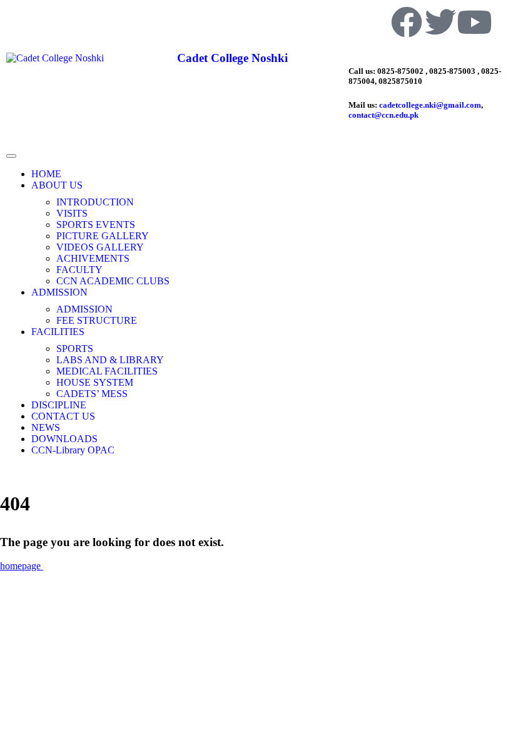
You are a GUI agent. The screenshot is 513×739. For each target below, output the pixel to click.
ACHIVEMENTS (93, 258)
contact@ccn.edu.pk (383, 115)
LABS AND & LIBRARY (110, 359)
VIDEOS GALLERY (100, 247)
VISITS (72, 213)
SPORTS (74, 348)
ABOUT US (57, 185)
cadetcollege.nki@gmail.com (430, 105)
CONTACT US (63, 416)
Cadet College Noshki (232, 58)
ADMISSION (59, 292)
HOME (46, 173)
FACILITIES (57, 331)
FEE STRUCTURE (96, 320)
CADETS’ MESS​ (92, 393)
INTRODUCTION (95, 202)
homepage (21, 566)
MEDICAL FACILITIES (107, 371)
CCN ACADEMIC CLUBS (113, 281)
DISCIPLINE (58, 405)
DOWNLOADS (64, 438)
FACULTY (79, 269)
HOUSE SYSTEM (94, 382)
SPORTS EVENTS (95, 224)
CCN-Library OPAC (72, 450)
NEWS (45, 427)
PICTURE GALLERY (102, 235)
